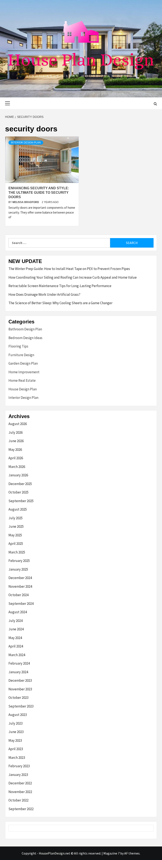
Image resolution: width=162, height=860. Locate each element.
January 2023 (18, 774)
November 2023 (20, 689)
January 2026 (18, 475)
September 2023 (21, 706)
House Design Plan (22, 389)
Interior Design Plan (26, 142)
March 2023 (16, 757)
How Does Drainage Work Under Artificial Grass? (44, 294)
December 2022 (20, 783)
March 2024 (16, 655)
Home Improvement (23, 372)
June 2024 (16, 629)
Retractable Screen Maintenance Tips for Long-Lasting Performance (59, 285)
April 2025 (15, 543)
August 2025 (17, 509)
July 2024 (15, 620)
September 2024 (21, 603)
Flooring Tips (18, 346)
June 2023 (16, 731)
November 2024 (20, 586)
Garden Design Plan (23, 363)
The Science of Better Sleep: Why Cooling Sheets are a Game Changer (60, 303)
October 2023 (18, 697)
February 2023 (19, 766)
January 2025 (18, 569)
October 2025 (18, 492)
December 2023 (20, 680)
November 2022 (20, 791)
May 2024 (15, 637)
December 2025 (20, 483)
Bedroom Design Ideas (25, 337)
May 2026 (15, 449)
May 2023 (15, 740)
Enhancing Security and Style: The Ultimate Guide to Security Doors (38, 192)
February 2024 (19, 663)
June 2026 (16, 441)
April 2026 (15, 458)
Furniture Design (21, 355)
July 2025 (15, 518)
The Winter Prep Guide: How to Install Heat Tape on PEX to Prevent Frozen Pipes (69, 268)
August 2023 (17, 714)
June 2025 (16, 526)
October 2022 (18, 800)
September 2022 (21, 809)
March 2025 (16, 552)
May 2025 (15, 535)
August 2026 (17, 423)
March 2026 (16, 466)
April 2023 (15, 749)
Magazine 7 (111, 853)
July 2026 (15, 432)
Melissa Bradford (26, 202)
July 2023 (15, 723)
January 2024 (18, 672)
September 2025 (21, 501)
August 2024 (17, 612)
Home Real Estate (22, 380)
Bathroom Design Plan (25, 329)
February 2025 (19, 560)
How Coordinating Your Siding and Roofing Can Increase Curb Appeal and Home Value (72, 277)
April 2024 (15, 646)
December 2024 (20, 577)
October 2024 (18, 595)
